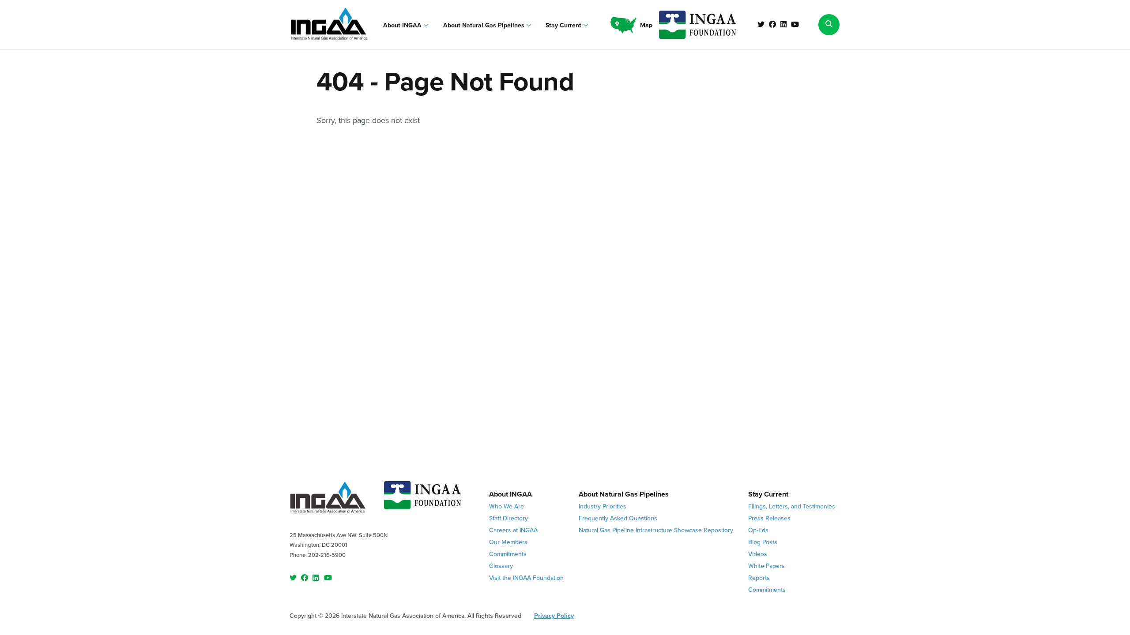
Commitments (508, 554)
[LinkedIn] (783, 25)
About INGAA (403, 25)
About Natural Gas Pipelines (484, 25)
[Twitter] (761, 25)
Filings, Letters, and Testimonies (791, 506)
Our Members (508, 542)
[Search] (829, 24)
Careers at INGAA (513, 530)
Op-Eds (758, 530)
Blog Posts (762, 542)
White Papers (766, 566)
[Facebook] (772, 25)
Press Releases (769, 518)
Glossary (501, 566)
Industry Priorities (602, 506)
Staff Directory (508, 518)
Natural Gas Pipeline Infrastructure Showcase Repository (656, 530)
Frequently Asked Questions (618, 518)
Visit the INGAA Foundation (526, 578)
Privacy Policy (554, 615)
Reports (759, 578)
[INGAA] (329, 24)
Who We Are (506, 506)
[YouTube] (795, 25)
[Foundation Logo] (422, 498)
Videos (757, 554)
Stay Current (564, 25)
